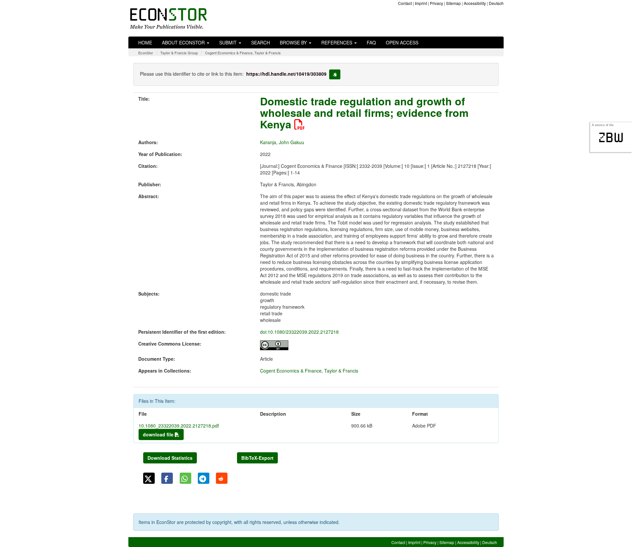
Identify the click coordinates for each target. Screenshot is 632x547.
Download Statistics (170, 458)
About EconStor (184, 42)
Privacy (436, 3)
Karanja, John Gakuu (282, 142)
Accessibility (475, 3)
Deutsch (496, 3)
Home (145, 42)
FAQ (371, 42)
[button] (149, 478)
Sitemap (453, 3)
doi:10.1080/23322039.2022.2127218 (299, 331)
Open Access (402, 42)
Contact (405, 3)
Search (260, 42)
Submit (228, 42)
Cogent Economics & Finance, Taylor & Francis (243, 52)
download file (159, 434)
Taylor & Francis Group (179, 52)
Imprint (421, 3)
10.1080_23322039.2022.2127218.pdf (179, 425)
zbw (611, 137)
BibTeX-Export (257, 458)
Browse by (294, 42)
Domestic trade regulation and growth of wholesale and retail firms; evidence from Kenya (364, 112)
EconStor (145, 52)
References (337, 42)
